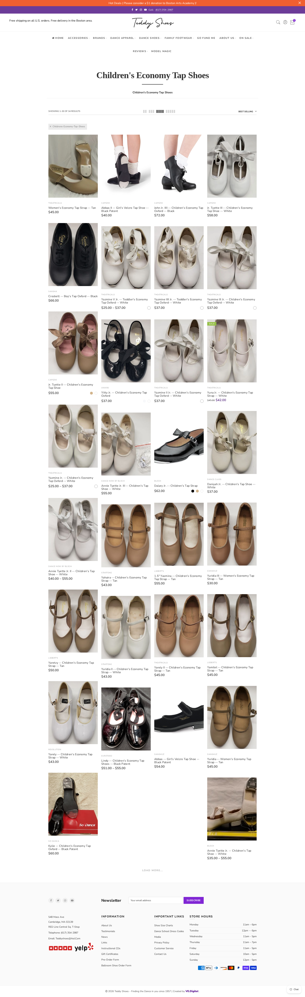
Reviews (139, 51)
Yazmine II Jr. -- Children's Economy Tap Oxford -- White (177, 394)
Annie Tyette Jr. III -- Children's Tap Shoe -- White (124, 487)
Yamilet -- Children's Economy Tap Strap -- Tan (230, 669)
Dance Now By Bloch (113, 481)
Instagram (65, 900)
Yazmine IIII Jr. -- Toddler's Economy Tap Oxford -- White (178, 301)
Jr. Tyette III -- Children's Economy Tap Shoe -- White (230, 209)
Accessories (78, 38)
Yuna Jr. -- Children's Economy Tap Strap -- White (230, 394)
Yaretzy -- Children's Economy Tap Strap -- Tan (71, 664)
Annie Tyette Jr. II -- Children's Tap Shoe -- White (71, 573)
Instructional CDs (110, 948)
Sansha (52, 291)
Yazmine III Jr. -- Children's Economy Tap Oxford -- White (231, 301)
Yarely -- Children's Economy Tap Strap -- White (70, 756)
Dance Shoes (149, 38)
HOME (59, 38)
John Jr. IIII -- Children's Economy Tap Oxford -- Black (178, 209)
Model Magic (161, 51)
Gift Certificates (109, 954)
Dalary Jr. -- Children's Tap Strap (176, 485)
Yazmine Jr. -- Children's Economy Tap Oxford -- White (70, 479)
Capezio (105, 203)
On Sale (245, 38)
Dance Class (214, 479)
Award (105, 387)
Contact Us (160, 954)
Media (157, 937)
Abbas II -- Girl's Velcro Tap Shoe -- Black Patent (125, 209)
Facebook (51, 900)
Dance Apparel (122, 38)
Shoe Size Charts (163, 925)
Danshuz (212, 571)
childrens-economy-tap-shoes (69, 126)
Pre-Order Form (110, 959)
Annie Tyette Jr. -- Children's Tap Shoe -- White (229, 852)
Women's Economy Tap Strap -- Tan (72, 207)
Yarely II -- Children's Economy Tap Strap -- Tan (177, 669)
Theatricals (55, 203)
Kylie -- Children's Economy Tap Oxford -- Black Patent (69, 847)
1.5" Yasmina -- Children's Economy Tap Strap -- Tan (178, 577)
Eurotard (106, 756)
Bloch (157, 481)
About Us (226, 38)
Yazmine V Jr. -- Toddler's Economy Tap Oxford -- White (124, 301)
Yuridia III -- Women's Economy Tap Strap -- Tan (230, 577)
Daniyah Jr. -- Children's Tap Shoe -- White (231, 486)
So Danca (53, 841)
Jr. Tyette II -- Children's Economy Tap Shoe (70, 386)
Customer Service (164, 948)
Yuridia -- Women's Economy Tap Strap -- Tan (229, 761)
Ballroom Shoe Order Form (116, 965)
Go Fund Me (206, 38)
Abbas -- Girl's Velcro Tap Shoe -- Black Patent (176, 761)
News (104, 937)
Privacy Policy (161, 942)
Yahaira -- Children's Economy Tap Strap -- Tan (124, 579)
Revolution (54, 749)
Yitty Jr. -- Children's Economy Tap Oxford (124, 394)
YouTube (72, 900)
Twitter (58, 900)
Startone (106, 572)
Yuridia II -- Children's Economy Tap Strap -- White (124, 671)
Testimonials (108, 931)
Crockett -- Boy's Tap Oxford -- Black (73, 296)
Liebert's (159, 571)
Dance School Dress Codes (169, 931)
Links (104, 942)
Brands (99, 38)
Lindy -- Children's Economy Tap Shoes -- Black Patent (122, 762)
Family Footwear (178, 38)
